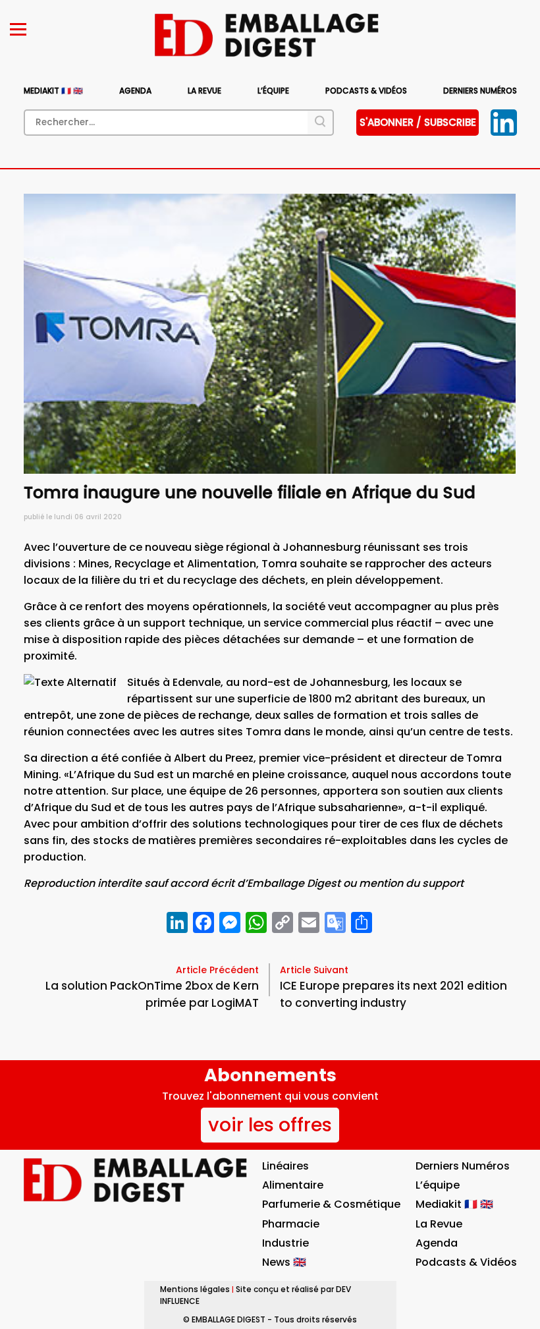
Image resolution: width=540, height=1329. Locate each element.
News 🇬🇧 (284, 1262)
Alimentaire (292, 1185)
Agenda (135, 90)
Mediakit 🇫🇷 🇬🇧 (53, 90)
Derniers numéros (480, 90)
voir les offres (270, 1125)
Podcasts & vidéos (366, 90)
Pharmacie (290, 1223)
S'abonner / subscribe (418, 122)
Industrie (285, 1243)
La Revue (204, 90)
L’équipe (273, 90)
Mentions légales (195, 1289)
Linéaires (285, 1165)
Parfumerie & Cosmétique (331, 1204)
